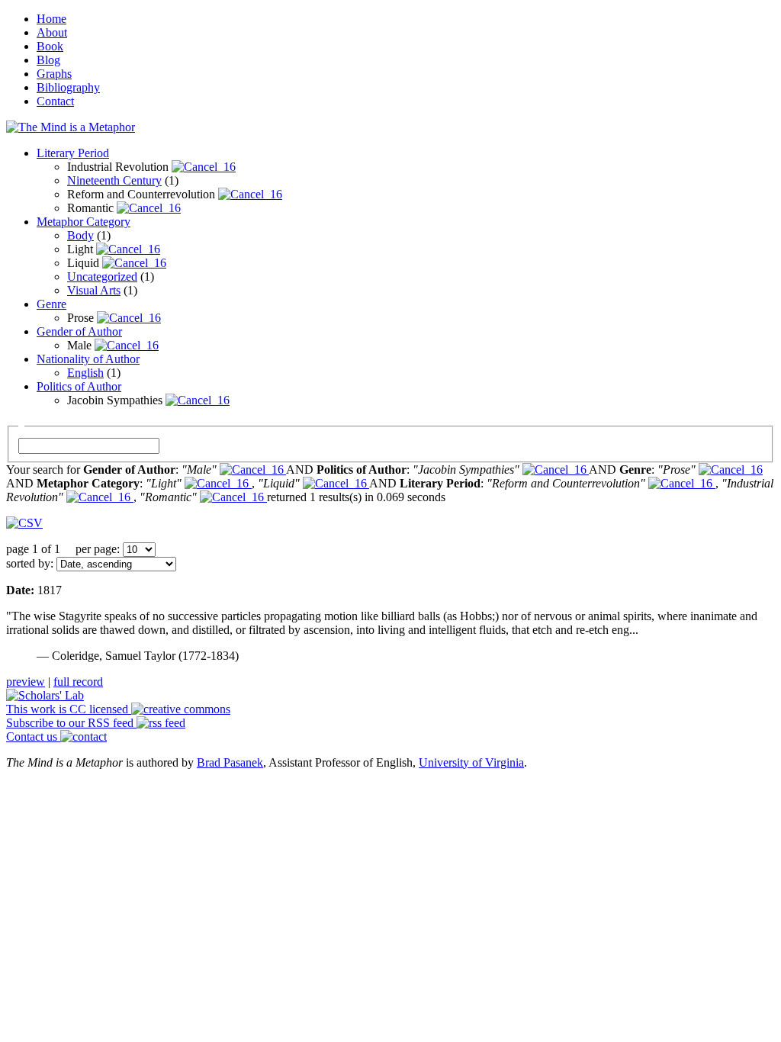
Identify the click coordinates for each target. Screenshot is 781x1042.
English (85, 372)
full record (78, 681)
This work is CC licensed (68, 709)
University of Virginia (471, 762)
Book (50, 46)
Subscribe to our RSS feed (71, 722)
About (52, 32)
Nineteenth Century (114, 180)
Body (80, 235)
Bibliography (68, 87)
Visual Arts (94, 290)
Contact (55, 101)
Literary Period (73, 152)
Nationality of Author (88, 358)
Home (51, 18)
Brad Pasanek (230, 762)
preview (25, 681)
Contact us (33, 736)
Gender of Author (79, 331)
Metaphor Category (83, 221)
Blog (48, 59)
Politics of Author (79, 386)
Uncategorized (102, 276)
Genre (51, 303)
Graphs (54, 73)
